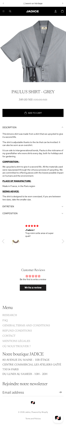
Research (9, 315)
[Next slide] (62, 3)
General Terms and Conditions (26, 325)
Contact (9, 336)
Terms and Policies (33, 418)
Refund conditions (17, 331)
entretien (8, 206)
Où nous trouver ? (16, 346)
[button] (4, 241)
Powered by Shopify (39, 412)
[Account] (55, 11)
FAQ (5, 320)
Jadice (28, 412)
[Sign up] (60, 392)
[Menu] (3, 11)
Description (9, 127)
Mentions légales (16, 341)
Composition (9, 213)
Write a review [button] (33, 287)
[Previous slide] (3, 3)
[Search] (10, 11)
